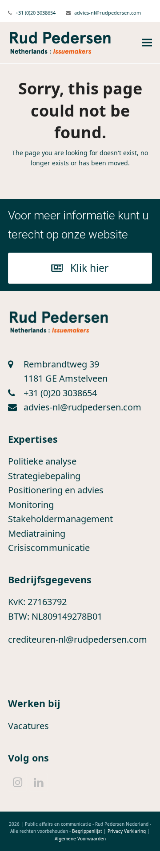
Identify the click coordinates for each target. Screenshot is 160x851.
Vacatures (28, 726)
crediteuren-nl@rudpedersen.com (77, 639)
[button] (147, 43)
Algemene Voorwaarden (80, 838)
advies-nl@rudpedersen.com (107, 12)
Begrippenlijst (87, 831)
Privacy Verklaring (127, 831)
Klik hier (89, 268)
